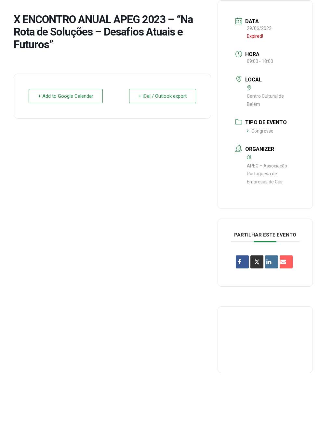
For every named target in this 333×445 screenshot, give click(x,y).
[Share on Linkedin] (271, 261)
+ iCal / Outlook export (163, 96)
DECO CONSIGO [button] (177, 10)
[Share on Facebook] (242, 261)
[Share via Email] (286, 261)
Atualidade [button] (289, 10)
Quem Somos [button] (52, 10)
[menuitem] (52, 11)
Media (257, 10)
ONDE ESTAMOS (223, 10)
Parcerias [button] (137, 10)
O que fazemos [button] (96, 10)
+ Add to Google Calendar (65, 96)
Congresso (262, 131)
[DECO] (19, 11)
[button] (318, 11)
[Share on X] (256, 261)
